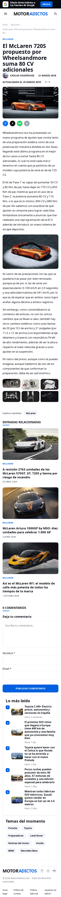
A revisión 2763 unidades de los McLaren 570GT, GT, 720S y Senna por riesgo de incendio (30, 473)
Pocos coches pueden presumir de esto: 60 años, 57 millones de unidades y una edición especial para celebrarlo (40, 776)
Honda (40, 843)
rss (54, 870)
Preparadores (15, 835)
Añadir (46, 4)
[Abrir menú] (5, 14)
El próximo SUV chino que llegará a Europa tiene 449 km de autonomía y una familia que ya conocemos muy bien (40, 730)
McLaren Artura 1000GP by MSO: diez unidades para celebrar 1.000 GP (30, 530)
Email (7, 669)
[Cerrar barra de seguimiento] (56, 4)
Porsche (12, 828)
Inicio (5, 24)
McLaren (15, 24)
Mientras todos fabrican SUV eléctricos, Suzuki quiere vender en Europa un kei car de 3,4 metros (40, 798)
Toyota (28, 828)
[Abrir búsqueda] (55, 14)
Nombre (9, 653)
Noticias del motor (18, 843)
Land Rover (36, 835)
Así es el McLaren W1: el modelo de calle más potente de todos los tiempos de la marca (29, 587)
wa (19, 123)
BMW (11, 850)
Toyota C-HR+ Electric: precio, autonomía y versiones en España (38, 710)
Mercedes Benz (29, 850)
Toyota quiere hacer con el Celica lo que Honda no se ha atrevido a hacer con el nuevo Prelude (40, 754)
